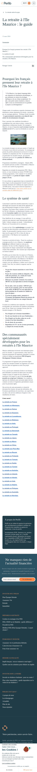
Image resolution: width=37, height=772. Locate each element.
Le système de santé (8, 54)
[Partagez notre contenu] (33, 65)
